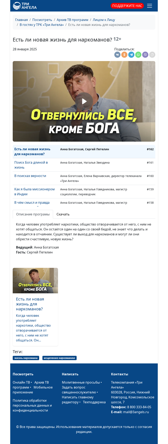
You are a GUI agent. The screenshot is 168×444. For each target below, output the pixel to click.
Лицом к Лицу (104, 19)
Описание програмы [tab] (33, 214)
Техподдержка (94, 402)
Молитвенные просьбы (81, 382)
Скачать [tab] (63, 214)
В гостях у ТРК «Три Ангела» (42, 24)
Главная (21, 19)
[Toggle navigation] (149, 6)
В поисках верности (30, 175)
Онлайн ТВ (21, 382)
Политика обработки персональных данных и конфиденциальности (32, 405)
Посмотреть (42, 19)
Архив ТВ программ (72, 19)
